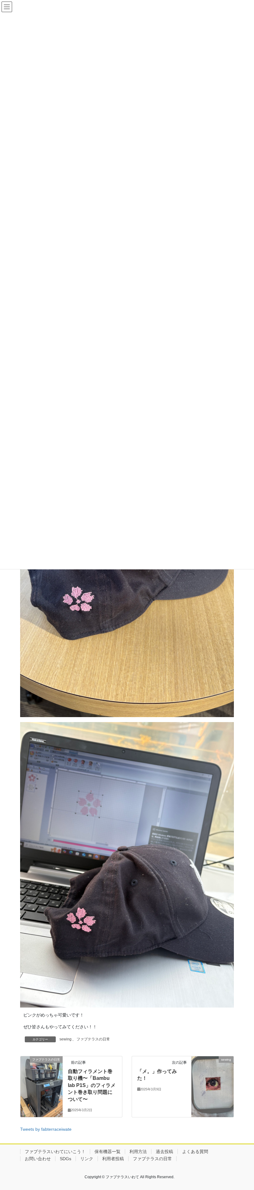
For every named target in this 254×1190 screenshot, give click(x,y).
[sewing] (212, 1083)
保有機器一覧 (107, 1151)
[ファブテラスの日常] (41, 1083)
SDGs (65, 1158)
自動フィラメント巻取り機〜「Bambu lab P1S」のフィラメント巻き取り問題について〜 (92, 1085)
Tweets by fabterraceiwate (46, 1129)
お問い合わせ (38, 1158)
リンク (86, 1158)
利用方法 (138, 1151)
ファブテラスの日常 (93, 1039)
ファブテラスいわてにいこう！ (55, 1151)
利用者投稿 (113, 1158)
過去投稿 (164, 1151)
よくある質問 (195, 1151)
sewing (65, 1039)
